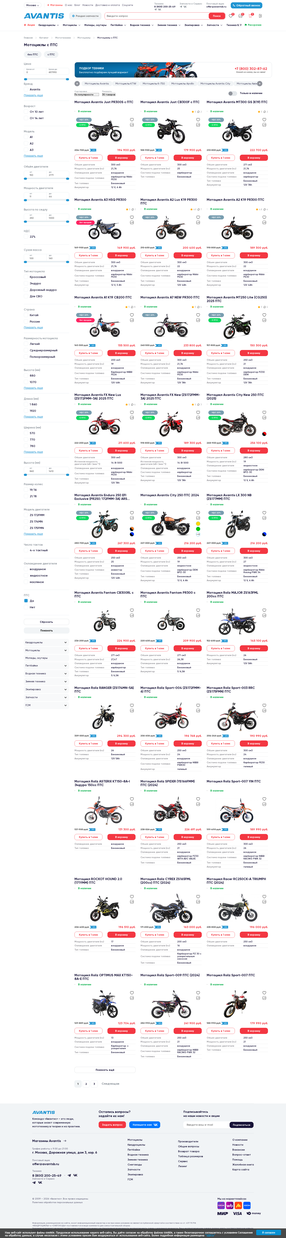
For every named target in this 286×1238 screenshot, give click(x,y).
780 (32, 446)
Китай (34, 315)
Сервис (183, 1161)
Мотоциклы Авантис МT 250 (254, 83)
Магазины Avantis (46, 1141)
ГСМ (27, 705)
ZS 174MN (36, 521)
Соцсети (127, 5)
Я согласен (268, 1232)
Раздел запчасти (87, 16)
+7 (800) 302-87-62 (251, 68)
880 (32, 375)
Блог (77, 5)
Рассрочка (254, 24)
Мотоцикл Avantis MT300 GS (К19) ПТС (237, 102)
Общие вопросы (188, 1146)
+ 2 (198, 534)
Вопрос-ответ (241, 1154)
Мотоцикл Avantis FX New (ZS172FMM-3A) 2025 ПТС (170, 396)
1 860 (33, 404)
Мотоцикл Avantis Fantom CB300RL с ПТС (104, 594)
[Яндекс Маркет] (238, 1205)
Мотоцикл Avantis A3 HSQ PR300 (100, 200)
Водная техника (140, 25)
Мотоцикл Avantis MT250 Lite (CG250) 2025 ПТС (237, 299)
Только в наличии (251, 93)
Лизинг (182, 1166)
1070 (33, 382)
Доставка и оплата (107, 5)
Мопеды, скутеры (95, 25)
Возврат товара (188, 1151)
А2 (31, 143)
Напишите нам (142, 1124)
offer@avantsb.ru (216, 6)
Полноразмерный (42, 356)
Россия (35, 321)
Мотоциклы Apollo (182, 83)
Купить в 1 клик (88, 157)
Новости (87, 5)
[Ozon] (221, 1205)
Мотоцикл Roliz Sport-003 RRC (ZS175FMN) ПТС (231, 689)
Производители (188, 1141)
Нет (32, 607)
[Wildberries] (229, 1205)
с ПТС (51, 54)
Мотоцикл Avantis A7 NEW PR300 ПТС (170, 297)
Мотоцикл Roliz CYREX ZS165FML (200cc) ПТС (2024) (166, 880)
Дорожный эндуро (43, 289)
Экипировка (191, 25)
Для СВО (36, 296)
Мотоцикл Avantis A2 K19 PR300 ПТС (235, 200)
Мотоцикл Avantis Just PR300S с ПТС (103, 102)
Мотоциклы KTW (126, 83)
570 (32, 433)
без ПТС (32, 54)
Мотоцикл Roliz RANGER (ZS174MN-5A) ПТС (104, 689)
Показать (46, 630)
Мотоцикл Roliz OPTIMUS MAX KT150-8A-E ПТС (103, 977)
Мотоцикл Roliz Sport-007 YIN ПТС (234, 781)
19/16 (33, 489)
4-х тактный (39, 550)
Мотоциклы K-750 (154, 83)
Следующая (110, 1083)
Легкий (35, 344)
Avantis (35, 89)
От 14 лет (37, 118)
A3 (31, 150)
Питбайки (117, 25)
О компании (239, 1139)
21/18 (33, 496)
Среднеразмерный (43, 350)
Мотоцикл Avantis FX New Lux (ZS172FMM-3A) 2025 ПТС (97, 396)
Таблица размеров (190, 1156)
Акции (31, 24)
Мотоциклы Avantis (97, 83)
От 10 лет (37, 111)
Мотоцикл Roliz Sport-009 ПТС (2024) (170, 975)
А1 (31, 137)
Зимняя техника (167, 25)
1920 (33, 410)
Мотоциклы (70, 25)
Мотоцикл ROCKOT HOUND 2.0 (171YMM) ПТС (98, 880)
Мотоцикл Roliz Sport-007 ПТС (231, 975)
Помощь (237, 1159)
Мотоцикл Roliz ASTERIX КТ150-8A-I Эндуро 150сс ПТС (102, 783)
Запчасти (213, 25)
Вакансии (238, 1149)
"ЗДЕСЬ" (210, 1235)
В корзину (121, 157)
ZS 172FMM (37, 515)
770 (32, 439)
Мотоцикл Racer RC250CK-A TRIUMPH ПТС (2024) (236, 880)
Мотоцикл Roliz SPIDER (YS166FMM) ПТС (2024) (168, 783)
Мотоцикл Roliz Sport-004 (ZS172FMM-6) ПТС (171, 689)
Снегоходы (135, 1164)
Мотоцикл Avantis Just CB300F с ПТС (170, 102)
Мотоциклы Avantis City (215, 83)
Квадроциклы (47, 25)
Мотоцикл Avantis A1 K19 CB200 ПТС (103, 297)
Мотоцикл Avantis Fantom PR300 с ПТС (168, 594)
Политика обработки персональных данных (57, 1202)
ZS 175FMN (37, 528)
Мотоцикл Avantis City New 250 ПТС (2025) (235, 396)
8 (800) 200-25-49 (164, 6)
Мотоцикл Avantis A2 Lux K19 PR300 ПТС (169, 201)
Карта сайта (240, 1169)
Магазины (56, 5)
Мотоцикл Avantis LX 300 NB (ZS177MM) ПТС (229, 497)
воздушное (38, 569)
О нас (68, 5)
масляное (37, 582)
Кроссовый (38, 277)
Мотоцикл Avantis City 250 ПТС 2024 (170, 495)
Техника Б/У (233, 25)
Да (32, 600)
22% (32, 236)
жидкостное (39, 575)
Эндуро (35, 283)
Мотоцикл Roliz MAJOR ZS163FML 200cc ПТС (232, 594)
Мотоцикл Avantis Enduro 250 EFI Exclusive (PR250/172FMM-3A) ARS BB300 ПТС (100, 497)
